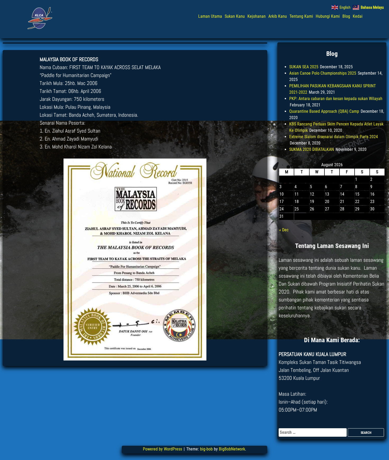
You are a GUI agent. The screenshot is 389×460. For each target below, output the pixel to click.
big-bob (206, 449)
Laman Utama (210, 16)
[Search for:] (313, 432)
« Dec (283, 229)
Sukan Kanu (235, 16)
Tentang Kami (301, 16)
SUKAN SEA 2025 (303, 66)
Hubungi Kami (328, 16)
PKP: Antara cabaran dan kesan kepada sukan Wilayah (335, 98)
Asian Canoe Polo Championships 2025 (322, 73)
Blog (346, 16)
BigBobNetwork (232, 449)
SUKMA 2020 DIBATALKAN (311, 149)
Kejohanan (256, 16)
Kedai (358, 16)
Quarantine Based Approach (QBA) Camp (324, 111)
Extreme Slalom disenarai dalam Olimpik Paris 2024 (333, 136)
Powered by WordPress (163, 449)
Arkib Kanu (277, 16)
